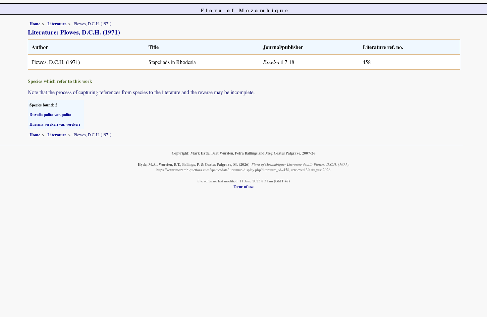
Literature (57, 24)
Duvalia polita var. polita (50, 114)
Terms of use (243, 186)
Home (34, 24)
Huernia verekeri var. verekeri (54, 124)
